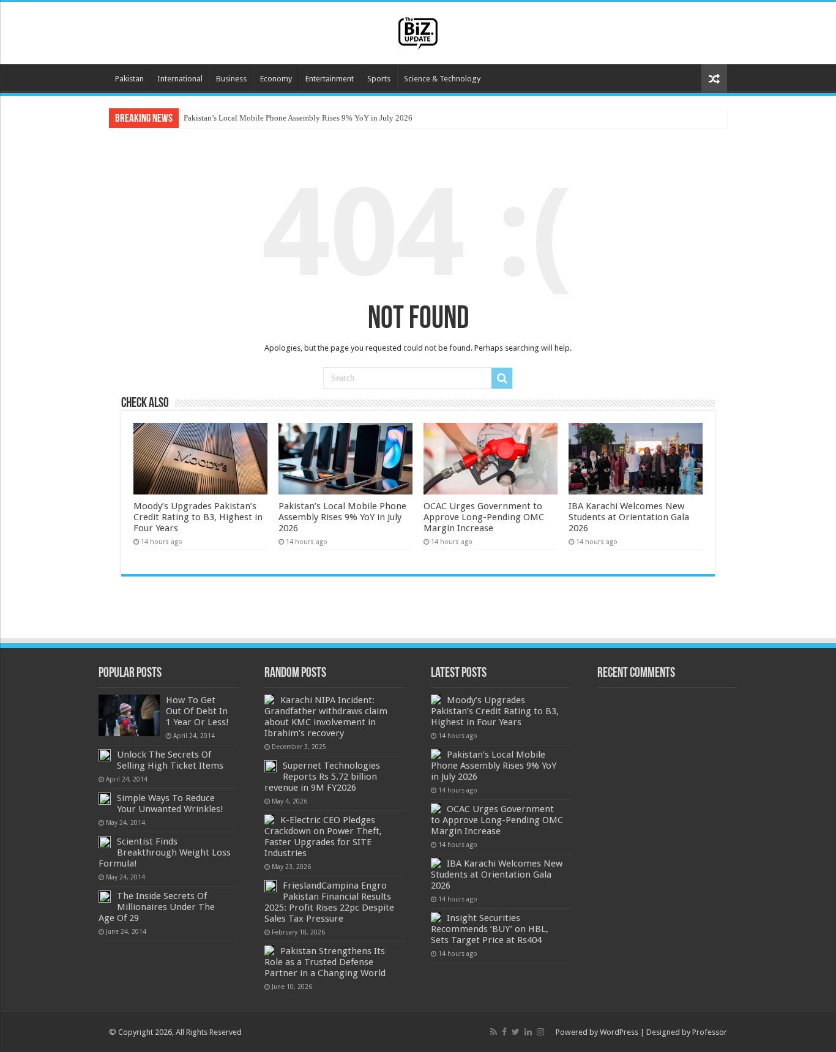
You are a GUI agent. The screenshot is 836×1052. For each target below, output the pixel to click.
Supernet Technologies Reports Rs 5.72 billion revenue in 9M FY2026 (322, 776)
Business (231, 78)
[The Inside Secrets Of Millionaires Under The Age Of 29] (105, 896)
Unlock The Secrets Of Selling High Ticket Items (170, 760)
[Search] (501, 378)
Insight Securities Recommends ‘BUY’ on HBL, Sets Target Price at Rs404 (489, 929)
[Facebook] (504, 1031)
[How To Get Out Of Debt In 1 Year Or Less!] (129, 715)
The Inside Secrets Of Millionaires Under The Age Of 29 (157, 906)
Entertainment (329, 78)
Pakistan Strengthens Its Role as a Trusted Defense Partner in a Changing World (325, 962)
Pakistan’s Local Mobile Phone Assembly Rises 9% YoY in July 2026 (298, 117)
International (180, 78)
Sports (378, 78)
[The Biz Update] (418, 31)
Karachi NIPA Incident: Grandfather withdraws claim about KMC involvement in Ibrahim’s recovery (325, 717)
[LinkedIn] (528, 1031)
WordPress (619, 1032)
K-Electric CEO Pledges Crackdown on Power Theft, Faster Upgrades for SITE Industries (323, 837)
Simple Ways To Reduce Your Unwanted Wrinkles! (170, 804)
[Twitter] (515, 1031)
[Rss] (493, 1031)
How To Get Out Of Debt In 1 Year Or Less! (197, 711)
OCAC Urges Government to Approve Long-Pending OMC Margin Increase (484, 517)
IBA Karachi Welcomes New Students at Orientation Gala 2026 (629, 517)
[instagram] (540, 1031)
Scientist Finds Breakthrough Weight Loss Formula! (165, 852)
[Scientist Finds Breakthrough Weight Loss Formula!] (105, 842)
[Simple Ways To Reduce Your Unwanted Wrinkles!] (105, 799)
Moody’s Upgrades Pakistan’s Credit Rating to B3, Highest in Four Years (198, 517)
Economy (276, 78)
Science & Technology (442, 78)
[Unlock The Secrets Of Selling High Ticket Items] (105, 755)
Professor (709, 1032)
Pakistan (129, 78)
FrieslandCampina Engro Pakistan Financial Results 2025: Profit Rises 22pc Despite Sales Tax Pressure (329, 902)
